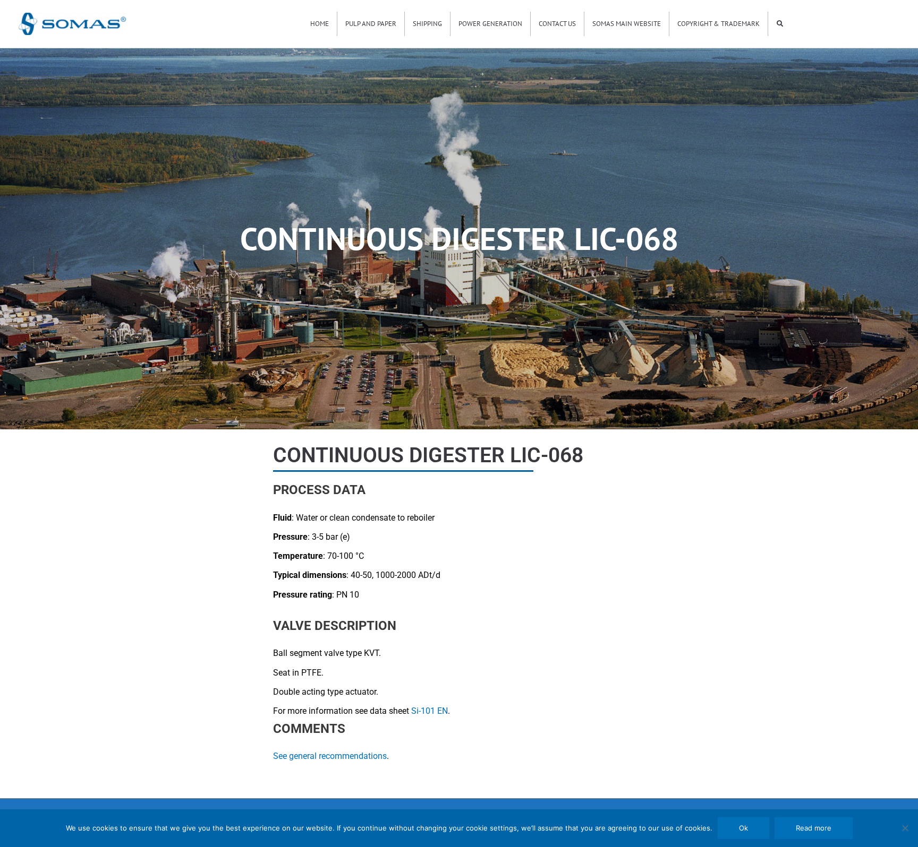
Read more (813, 828)
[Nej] (904, 828)
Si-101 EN (429, 711)
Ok (743, 828)
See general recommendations (330, 756)
